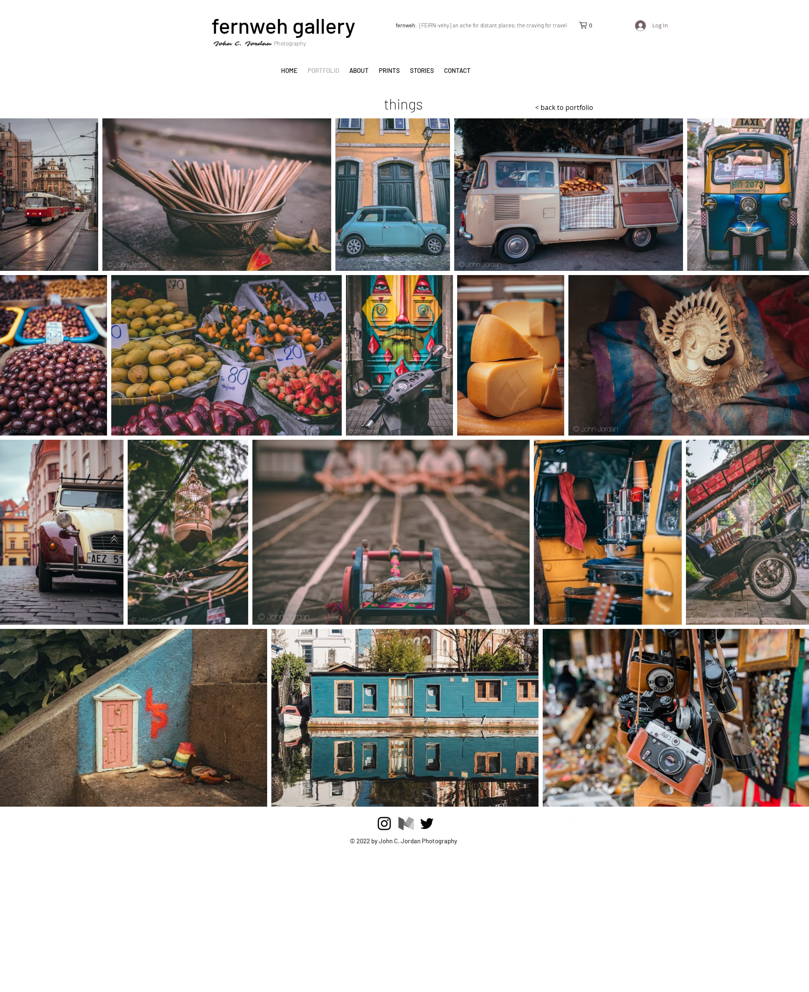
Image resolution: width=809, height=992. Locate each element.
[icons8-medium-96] (406, 823)
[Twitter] (427, 823)
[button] (589, 25)
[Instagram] (384, 823)
